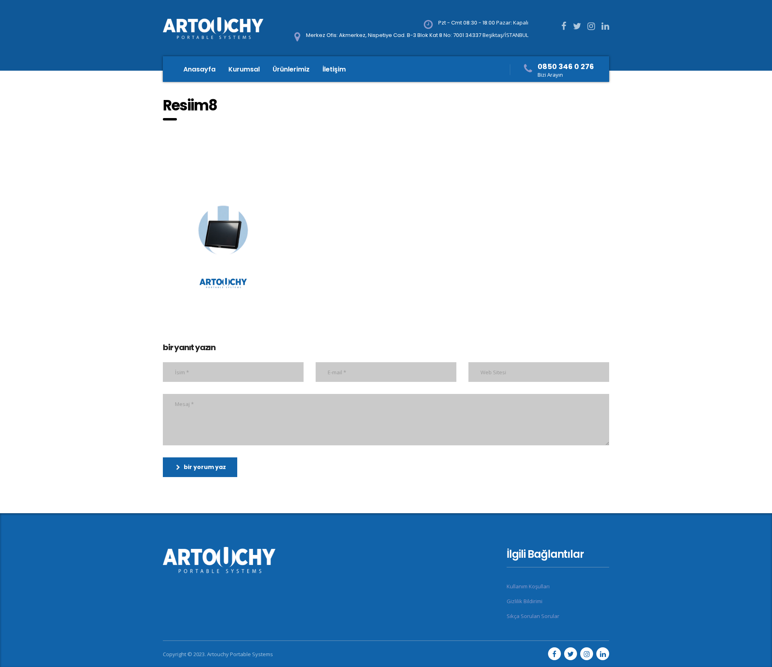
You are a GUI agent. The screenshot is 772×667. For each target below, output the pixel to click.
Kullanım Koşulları (528, 586)
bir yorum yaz (205, 467)
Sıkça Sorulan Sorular (533, 616)
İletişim (334, 69)
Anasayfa (199, 69)
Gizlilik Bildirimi (524, 601)
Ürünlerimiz (291, 69)
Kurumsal (244, 69)
